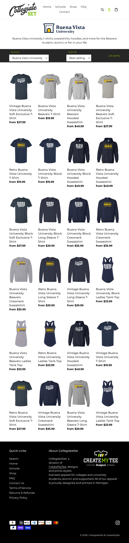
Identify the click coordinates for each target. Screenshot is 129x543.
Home (13, 463)
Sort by (72, 52)
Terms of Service (20, 488)
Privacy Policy (18, 497)
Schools (14, 468)
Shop (12, 473)
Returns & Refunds (22, 492)
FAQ (12, 478)
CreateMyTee (57, 466)
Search (13, 458)
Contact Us (16, 483)
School (15, 52)
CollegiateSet (96, 535)
